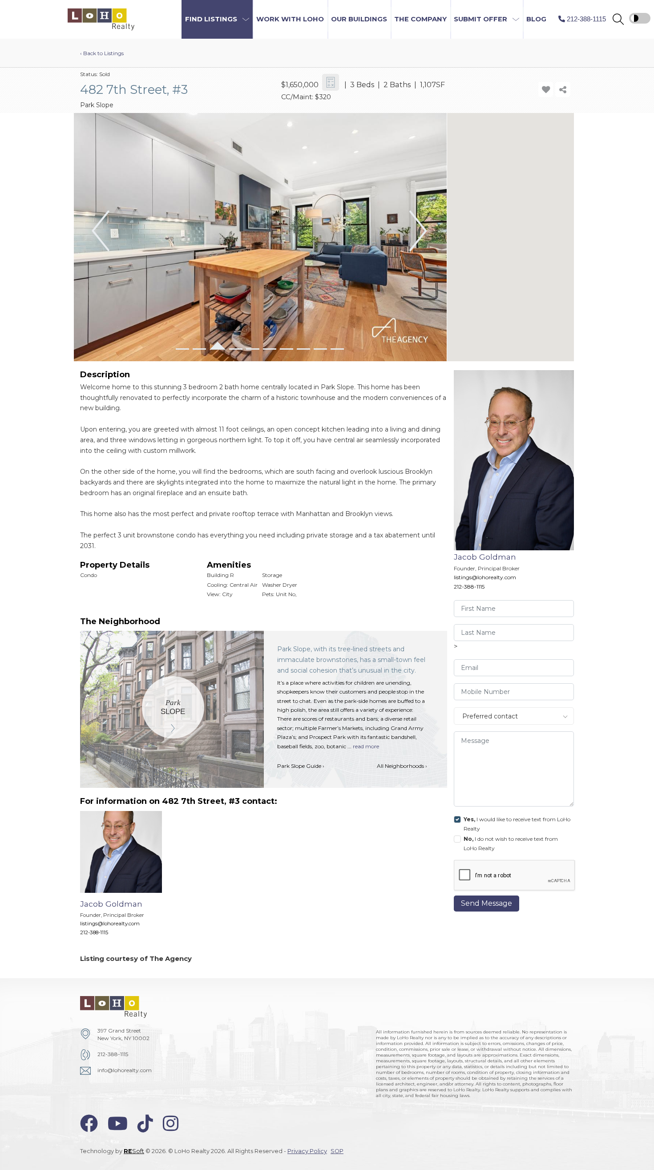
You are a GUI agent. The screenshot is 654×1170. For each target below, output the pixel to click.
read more (366, 746)
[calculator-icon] (330, 82)
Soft (134, 1151)
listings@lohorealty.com (485, 577)
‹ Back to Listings (102, 53)
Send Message (486, 903)
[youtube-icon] (118, 1123)
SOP (337, 1151)
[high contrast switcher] (639, 18)
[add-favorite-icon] (545, 89)
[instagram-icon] (170, 1123)
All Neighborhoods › (402, 766)
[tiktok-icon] (145, 1123)
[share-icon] (562, 89)
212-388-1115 (469, 586)
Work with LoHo (290, 19)
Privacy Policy (307, 1151)
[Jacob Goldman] (127, 877)
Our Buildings (359, 19)
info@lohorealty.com (124, 1070)
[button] (618, 19)
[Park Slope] (173, 707)
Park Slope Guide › (300, 766)
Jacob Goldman (485, 556)
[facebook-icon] (89, 1123)
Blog (536, 19)
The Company (420, 19)
